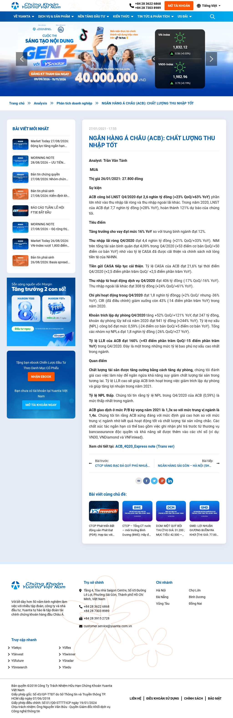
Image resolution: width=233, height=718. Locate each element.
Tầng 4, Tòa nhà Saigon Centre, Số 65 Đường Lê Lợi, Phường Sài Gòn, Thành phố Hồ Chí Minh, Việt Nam (115, 595)
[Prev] (21, 59)
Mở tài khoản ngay (41, 405)
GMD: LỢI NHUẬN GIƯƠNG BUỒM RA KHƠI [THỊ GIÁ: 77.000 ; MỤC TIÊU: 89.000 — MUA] (204, 530)
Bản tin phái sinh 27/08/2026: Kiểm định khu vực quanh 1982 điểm (50, 193)
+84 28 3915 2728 (96, 618)
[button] (208, 5)
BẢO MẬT (215, 698)
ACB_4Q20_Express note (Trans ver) (145, 446)
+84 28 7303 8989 (148, 8)
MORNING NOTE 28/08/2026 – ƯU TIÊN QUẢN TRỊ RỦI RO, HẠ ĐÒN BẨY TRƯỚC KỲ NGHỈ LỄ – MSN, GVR (49, 160)
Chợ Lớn (195, 590)
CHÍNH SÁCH (193, 698)
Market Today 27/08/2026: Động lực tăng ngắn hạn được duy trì (50, 143)
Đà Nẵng (162, 597)
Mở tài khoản (179, 6)
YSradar (68, 660)
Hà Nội (161, 590)
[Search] (212, 16)
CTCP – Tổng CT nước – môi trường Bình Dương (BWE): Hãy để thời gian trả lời (136, 530)
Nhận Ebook (41, 376)
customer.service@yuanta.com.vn (108, 626)
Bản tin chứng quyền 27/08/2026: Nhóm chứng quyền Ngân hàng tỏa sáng (50, 177)
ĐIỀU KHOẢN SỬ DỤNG (162, 698)
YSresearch (19, 667)
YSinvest (17, 654)
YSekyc (16, 647)
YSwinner (69, 654)
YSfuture (17, 660)
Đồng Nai (195, 603)
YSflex (66, 647)
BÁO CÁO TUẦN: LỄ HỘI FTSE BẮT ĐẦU (47, 210)
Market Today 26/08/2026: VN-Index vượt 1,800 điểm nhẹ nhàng (50, 243)
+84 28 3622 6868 (148, 3)
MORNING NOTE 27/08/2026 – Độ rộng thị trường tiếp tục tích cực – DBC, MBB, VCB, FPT (49, 226)
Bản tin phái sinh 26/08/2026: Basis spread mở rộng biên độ (49, 260)
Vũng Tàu (163, 603)
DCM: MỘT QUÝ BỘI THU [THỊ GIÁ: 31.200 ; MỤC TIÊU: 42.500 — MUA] (170, 530)
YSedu (66, 667)
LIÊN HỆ (135, 698)
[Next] (211, 59)
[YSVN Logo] (38, 6)
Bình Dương (197, 597)
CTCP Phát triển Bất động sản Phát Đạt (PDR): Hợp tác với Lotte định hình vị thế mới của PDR (102, 530)
